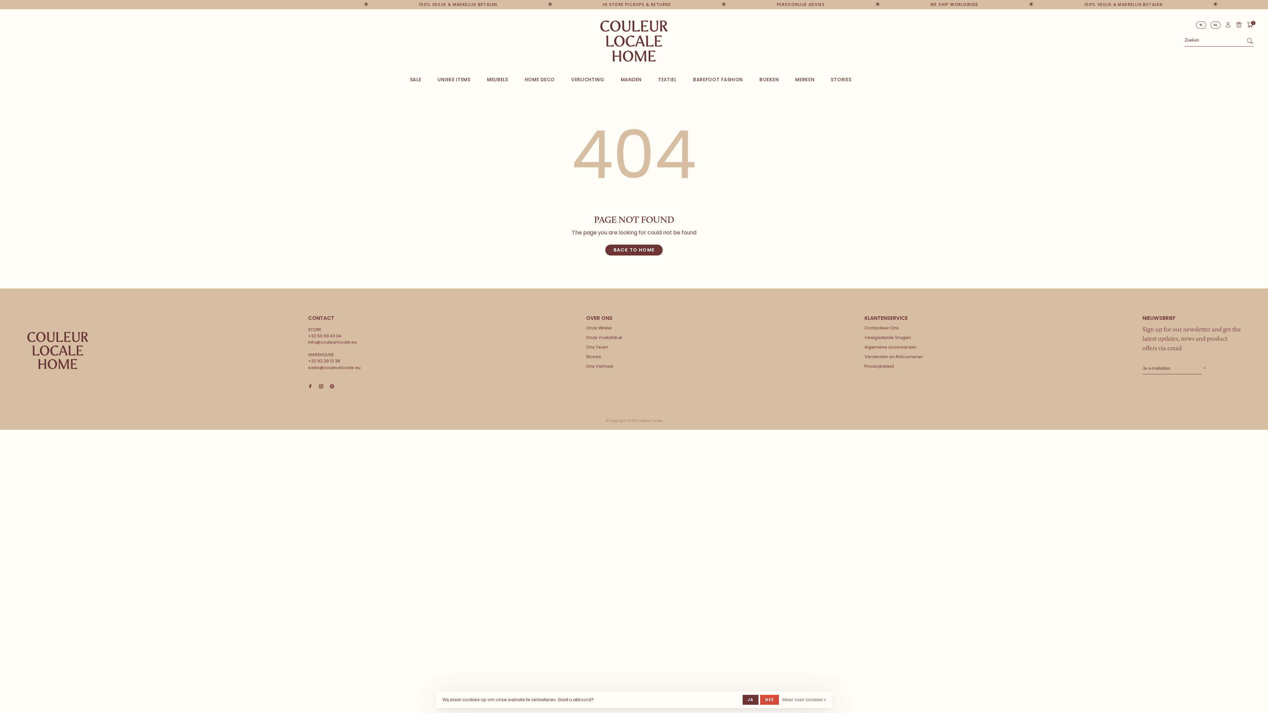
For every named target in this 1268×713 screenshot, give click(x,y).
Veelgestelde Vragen (887, 337)
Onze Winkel (599, 328)
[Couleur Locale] (57, 350)
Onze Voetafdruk (604, 337)
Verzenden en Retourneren (893, 356)
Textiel (667, 79)
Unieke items (454, 79)
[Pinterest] (332, 387)
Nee (769, 699)
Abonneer (1204, 368)
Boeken (769, 79)
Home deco (540, 79)
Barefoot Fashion (718, 79)
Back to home (634, 250)
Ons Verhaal (599, 366)
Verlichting (587, 79)
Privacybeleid (879, 366)
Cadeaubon (1239, 24)
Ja (751, 699)
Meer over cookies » (804, 699)
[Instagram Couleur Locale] (321, 387)
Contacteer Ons (881, 328)
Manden (631, 79)
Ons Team (597, 347)
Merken (804, 79)
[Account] (1228, 26)
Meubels (497, 79)
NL (1216, 24)
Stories (841, 79)
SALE (415, 79)
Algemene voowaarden (890, 347)
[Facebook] (310, 387)
